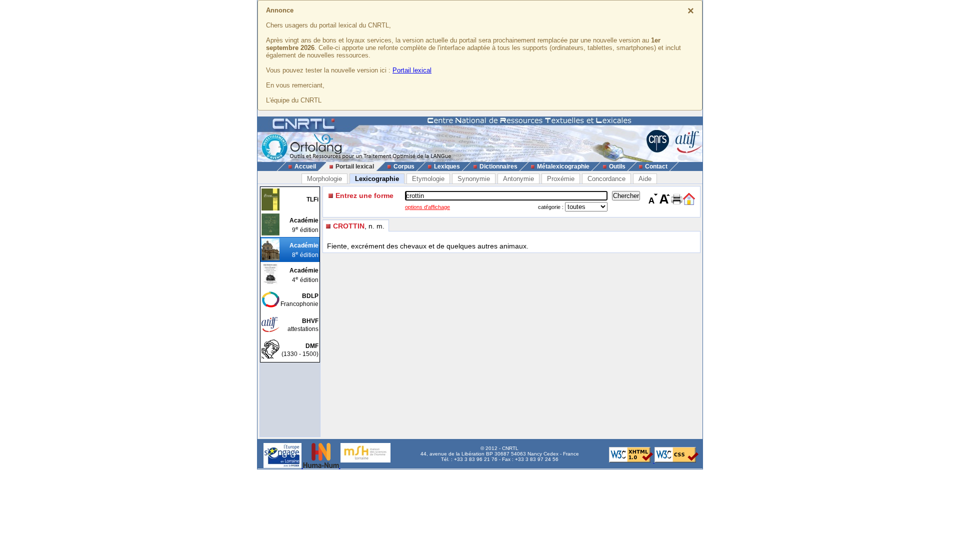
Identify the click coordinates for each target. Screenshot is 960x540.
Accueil (305, 166)
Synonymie (474, 178)
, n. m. (358, 226)
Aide (645, 178)
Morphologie (324, 178)
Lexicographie (377, 178)
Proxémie (560, 178)
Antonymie (518, 178)
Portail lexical (412, 70)
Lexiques (447, 166)
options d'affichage (427, 207)
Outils (617, 166)
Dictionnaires (499, 166)
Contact (656, 166)
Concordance (607, 178)
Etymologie (428, 178)
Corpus (404, 166)
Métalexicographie (563, 166)
